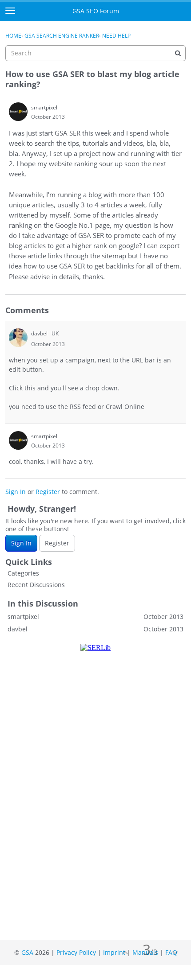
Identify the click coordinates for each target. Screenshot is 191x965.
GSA (27, 952)
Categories (23, 573)
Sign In (15, 491)
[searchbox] (95, 53)
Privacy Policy (76, 952)
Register (48, 491)
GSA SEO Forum (95, 11)
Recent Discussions (36, 584)
